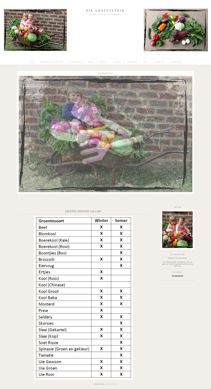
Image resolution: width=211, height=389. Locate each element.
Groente (117, 62)
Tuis (32, 62)
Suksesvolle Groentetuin (51, 62)
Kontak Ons (160, 62)
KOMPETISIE (176, 62)
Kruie (91, 62)
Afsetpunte (132, 62)
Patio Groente (76, 62)
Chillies (103, 62)
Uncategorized (177, 276)
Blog (146, 62)
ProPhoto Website (111, 384)
